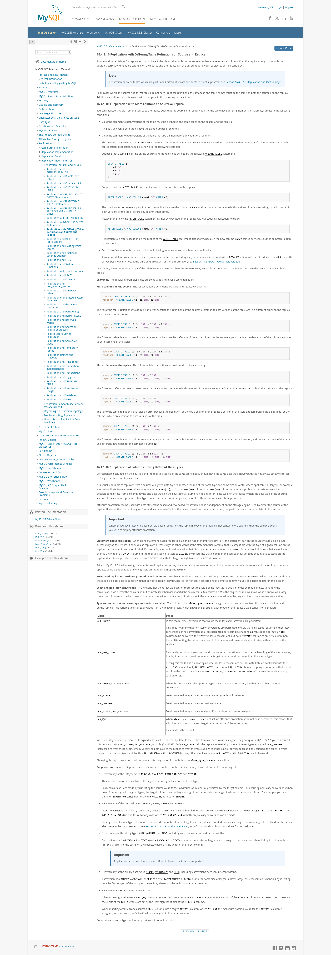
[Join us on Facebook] (268, 19)
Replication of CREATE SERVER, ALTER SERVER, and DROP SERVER (64, 211)
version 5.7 (282, 48)
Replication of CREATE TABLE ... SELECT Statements (64, 203)
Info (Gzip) (40, 547)
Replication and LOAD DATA (62, 279)
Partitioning (45, 450)
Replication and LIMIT (59, 275)
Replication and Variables (61, 395)
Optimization (46, 109)
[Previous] (71, 41)
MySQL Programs (48, 91)
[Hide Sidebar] (32, 42)
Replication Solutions (53, 156)
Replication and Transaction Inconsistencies (63, 367)
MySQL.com (80, 19)
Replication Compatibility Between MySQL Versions (64, 405)
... (128, 46)
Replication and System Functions (60, 266)
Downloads (104, 19)
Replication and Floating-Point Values (64, 247)
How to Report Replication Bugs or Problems (63, 421)
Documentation (132, 19)
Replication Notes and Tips (56, 160)
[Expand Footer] (36, 947)
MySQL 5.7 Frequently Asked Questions (55, 486)
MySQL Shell (46, 431)
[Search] (69, 52)
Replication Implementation (57, 152)
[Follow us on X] (276, 19)
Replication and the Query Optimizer (62, 306)
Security (43, 100)
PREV (186, 931)
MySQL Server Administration (56, 96)
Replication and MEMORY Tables (61, 292)
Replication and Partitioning (63, 311)
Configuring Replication (54, 147)
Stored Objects (47, 455)
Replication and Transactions (63, 373)
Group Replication (49, 427)
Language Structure (50, 113)
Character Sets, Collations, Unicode (59, 117)
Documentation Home (53, 61)
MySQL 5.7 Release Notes (48, 519)
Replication (45, 143)
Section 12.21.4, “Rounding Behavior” (167, 826)
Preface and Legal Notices (54, 74)
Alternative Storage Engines (55, 139)
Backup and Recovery (51, 104)
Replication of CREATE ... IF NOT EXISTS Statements (65, 196)
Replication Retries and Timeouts (60, 356)
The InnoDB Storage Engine (54, 134)
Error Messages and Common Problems (56, 494)
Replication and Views (59, 399)
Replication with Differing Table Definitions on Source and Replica (65, 232)
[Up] (80, 41)
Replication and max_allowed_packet (58, 285)
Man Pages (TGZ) (43, 540)
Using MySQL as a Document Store (59, 435)
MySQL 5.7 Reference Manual (111, 46)
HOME (192, 931)
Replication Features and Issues (62, 164)
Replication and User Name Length (62, 390)
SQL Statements (48, 130)
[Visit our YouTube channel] (290, 19)
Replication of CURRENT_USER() (65, 218)
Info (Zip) (39, 551)
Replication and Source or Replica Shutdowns (61, 328)
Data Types (45, 122)
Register (289, 7)
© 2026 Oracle (66, 946)
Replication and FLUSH (60, 259)
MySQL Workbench (50, 481)
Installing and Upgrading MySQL (57, 83)
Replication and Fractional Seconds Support (62, 254)
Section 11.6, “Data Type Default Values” (216, 261)
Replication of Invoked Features (65, 271)
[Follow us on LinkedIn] (283, 19)
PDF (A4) (39, 536)
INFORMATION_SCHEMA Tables (56, 459)
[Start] (75, 41)
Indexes (43, 499)
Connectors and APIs (51, 472)
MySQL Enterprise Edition (53, 476)
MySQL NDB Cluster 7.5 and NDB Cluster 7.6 (58, 445)
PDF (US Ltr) (41, 533)
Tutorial (43, 87)
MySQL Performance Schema (55, 463)
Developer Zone (163, 19)
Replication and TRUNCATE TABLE (62, 383)
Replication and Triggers (61, 377)
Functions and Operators (53, 126)
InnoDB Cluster (47, 439)
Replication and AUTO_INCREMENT (57, 171)
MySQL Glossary (48, 503)
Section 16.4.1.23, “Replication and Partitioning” (253, 82)
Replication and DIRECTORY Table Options (62, 240)
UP (198, 931)
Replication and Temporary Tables (62, 349)
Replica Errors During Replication (59, 335)
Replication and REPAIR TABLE (64, 315)
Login (279, 7)
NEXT (203, 931)
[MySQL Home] (50, 13)
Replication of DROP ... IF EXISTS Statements (65, 224)
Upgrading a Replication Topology (63, 411)
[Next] (85, 41)
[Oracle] (50, 946)
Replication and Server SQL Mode (62, 342)
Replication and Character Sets (64, 183)
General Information (50, 78)
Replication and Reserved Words (61, 321)
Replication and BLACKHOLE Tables (63, 177)
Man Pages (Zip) (43, 544)
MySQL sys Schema (50, 468)
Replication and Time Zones (63, 361)
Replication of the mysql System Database (65, 299)
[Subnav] (37, 79)
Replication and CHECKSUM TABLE (62, 189)
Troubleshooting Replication (60, 415)
